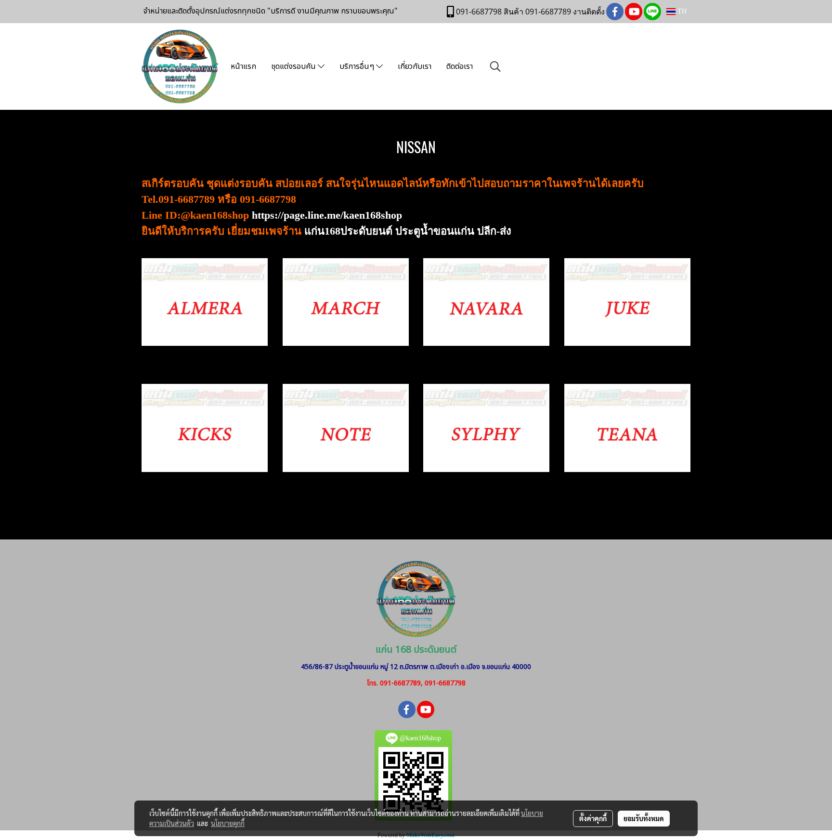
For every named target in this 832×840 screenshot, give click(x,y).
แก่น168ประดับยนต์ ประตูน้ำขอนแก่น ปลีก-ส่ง (407, 231)
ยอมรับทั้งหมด (644, 818)
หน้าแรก (243, 66)
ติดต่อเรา (459, 66)
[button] (495, 66)
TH (681, 11)
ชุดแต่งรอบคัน (294, 66)
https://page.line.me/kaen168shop (327, 215)
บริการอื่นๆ (357, 66)
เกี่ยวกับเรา (414, 66)
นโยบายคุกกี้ (228, 823)
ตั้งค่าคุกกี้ (593, 818)
